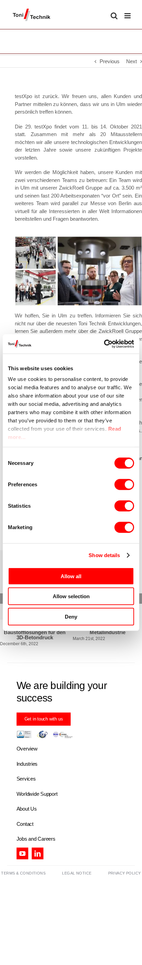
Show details (104, 555)
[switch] (124, 484)
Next (131, 61)
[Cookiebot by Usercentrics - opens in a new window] (104, 344)
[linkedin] (37, 848)
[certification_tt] (45, 728)
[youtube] (22, 848)
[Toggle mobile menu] (128, 15)
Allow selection (71, 596)
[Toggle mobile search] (114, 15)
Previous (110, 61)
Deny (71, 616)
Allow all (71, 576)
